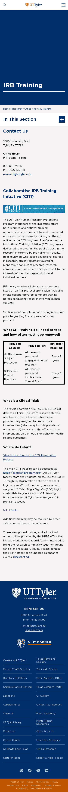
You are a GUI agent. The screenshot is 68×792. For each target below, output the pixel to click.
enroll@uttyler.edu (34, 625)
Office (27, 109)
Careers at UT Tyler (14, 660)
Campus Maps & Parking (17, 687)
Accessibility (36, 785)
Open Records (44, 731)
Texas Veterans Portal (49, 687)
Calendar (8, 713)
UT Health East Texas (15, 749)
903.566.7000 (34, 630)
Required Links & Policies (41, 788)
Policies (30, 782)
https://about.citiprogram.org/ (22, 473)
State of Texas (11, 758)
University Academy (48, 740)
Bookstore (9, 731)
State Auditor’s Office (49, 678)
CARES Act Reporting (49, 704)
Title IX (25, 785)
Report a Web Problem (49, 758)
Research (17, 109)
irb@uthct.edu (21, 557)
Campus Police (11, 704)
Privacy (55, 782)
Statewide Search (46, 669)
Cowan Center (11, 740)
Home (6, 109)
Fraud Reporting (46, 713)
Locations (9, 696)
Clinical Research (46, 749)
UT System (42, 696)
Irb (34, 109)
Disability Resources (52, 785)
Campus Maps (13, 785)
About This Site (42, 782)
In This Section (19, 119)
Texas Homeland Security (46, 660)
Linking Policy (22, 788)
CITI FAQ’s (10, 510)
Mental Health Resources (44, 722)
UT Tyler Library (12, 722)
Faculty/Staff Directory (16, 669)
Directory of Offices (15, 678)
